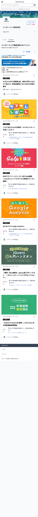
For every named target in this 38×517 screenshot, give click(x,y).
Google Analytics (28, 137)
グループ (8, 9)
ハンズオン (17, 285)
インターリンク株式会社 (18, 9)
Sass (26, 188)
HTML (20, 188)
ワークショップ (13, 332)
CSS (23, 188)
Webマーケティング (19, 137)
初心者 (12, 137)
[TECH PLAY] (19, 1)
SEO (11, 138)
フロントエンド (24, 285)
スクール (24, 332)
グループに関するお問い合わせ (10, 358)
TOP (2, 9)
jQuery (12, 285)
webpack (16, 188)
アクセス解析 (16, 138)
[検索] (34, 5)
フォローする (31, 22)
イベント (3, 354)
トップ (3, 349)
